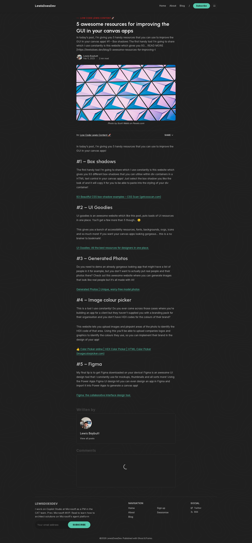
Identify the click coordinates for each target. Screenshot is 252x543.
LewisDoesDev (114, 538)
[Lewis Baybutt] (79, 57)
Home (162, 5)
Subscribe (201, 6)
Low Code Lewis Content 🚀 (97, 18)
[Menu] (214, 5)
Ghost (141, 538)
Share (167, 135)
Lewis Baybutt (90, 56)
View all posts (87, 438)
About (172, 5)
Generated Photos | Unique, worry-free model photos (108, 289)
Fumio (149, 538)
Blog (182, 5)
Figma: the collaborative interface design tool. (103, 395)
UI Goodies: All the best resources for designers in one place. (112, 247)
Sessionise (162, 512)
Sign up (161, 508)
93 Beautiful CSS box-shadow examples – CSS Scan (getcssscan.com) (118, 196)
